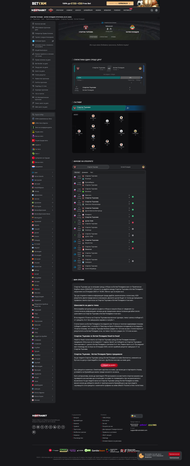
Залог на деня (40, 71)
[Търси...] (151, 10)
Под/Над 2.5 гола (41, 86)
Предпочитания (174, 457)
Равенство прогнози (42, 79)
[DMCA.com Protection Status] (87, 450)
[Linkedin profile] (54, 427)
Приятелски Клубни (52, 19)
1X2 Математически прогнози (42, 98)
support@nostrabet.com (138, 430)
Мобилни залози (80, 432)
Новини (69, 10)
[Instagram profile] (50, 427)
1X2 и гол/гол (39, 94)
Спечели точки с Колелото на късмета (44, 45)
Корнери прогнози (41, 90)
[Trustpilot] (55, 450)
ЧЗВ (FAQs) (106, 418)
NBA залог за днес (41, 107)
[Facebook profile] (34, 427)
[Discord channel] (34, 432)
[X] (42, 427)
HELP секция (106, 435)
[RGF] (130, 451)
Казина (98, 10)
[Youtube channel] (38, 427)
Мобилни (107, 10)
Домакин (85, 172)
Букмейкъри (88, 10)
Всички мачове (40, 24)
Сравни (76, 426)
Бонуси (78, 10)
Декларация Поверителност (112, 429)
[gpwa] (64, 450)
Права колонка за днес (43, 60)
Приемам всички (174, 454)
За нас (104, 423)
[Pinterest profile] (46, 427)
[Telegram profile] (63, 427)
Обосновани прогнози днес (42, 29)
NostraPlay (127, 10)
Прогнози (59, 10)
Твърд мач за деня (41, 67)
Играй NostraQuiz (41, 50)
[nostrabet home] (39, 415)
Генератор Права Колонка (44, 33)
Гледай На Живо (109, 365)
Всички (77, 172)
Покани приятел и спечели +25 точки (44, 55)
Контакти (105, 420)
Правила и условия (109, 432)
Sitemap (105, 438)
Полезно (117, 10)
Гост (91, 172)
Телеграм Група (40, 41)
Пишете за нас (107, 426)
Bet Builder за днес (41, 63)
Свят (42, 19)
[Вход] (156, 10)
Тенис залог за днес (42, 103)
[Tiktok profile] (59, 427)
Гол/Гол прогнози (41, 82)
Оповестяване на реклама (111, 441)
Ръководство (78, 438)
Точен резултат (40, 75)
